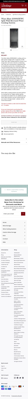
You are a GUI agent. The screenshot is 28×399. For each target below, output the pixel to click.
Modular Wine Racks (19, 270)
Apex (15, 341)
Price (2, 53)
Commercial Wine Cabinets (18, 292)
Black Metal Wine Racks (20, 268)
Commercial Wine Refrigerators (18, 305)
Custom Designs (5, 262)
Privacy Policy (4, 292)
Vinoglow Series (18, 361)
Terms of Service (5, 294)
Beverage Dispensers (19, 260)
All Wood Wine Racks (19, 266)
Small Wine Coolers (19, 322)
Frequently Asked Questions (5, 271)
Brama (15, 349)
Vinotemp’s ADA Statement (5, 287)
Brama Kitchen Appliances (18, 255)
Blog (2, 255)
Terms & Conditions (6, 296)
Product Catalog (5, 260)
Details (3, 139)
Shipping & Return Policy (10, 131)
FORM (17, 111)
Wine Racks (17, 264)
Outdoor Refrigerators (19, 318)
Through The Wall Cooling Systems (18, 336)
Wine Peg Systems (18, 278)
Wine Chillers (17, 330)
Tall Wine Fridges (18, 325)
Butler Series (17, 354)
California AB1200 (5, 290)
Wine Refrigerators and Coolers (20, 298)
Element (16, 345)
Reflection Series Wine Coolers (19, 358)
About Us (3, 253)
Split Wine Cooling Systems (19, 14)
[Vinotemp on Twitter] (20, 378)
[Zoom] (22, 46)
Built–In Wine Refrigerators (17, 301)
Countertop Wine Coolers (18, 308)
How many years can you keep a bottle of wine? (6, 276)
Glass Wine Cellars (19, 295)
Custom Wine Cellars (19, 286)
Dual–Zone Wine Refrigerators (18, 312)
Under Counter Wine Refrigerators (19, 327)
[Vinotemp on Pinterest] (23, 378)
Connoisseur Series (19, 356)
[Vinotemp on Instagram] (15, 378)
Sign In (3, 366)
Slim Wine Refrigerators (20, 320)
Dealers (3, 268)
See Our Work (4, 281)
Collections (8, 14)
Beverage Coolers (18, 258)
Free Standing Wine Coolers (19, 315)
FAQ (2, 370)
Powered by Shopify (17, 396)
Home (2, 14)
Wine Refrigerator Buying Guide (7, 284)
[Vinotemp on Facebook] (17, 378)
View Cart (3, 368)
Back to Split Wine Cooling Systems (15, 190)
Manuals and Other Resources (10, 142)
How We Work (4, 279)
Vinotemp (16, 339)
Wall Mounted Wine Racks (19, 273)
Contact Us (4, 266)
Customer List (4, 264)
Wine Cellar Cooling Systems (19, 333)
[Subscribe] (23, 214)
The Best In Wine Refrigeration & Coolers (14, 1)
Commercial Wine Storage (18, 289)
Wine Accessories (18, 262)
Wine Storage (17, 280)
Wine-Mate (17, 343)
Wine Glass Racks (18, 276)
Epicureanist (17, 347)
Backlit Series (17, 351)
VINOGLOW (17, 253)
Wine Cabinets (18, 282)
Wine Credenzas (18, 284)
